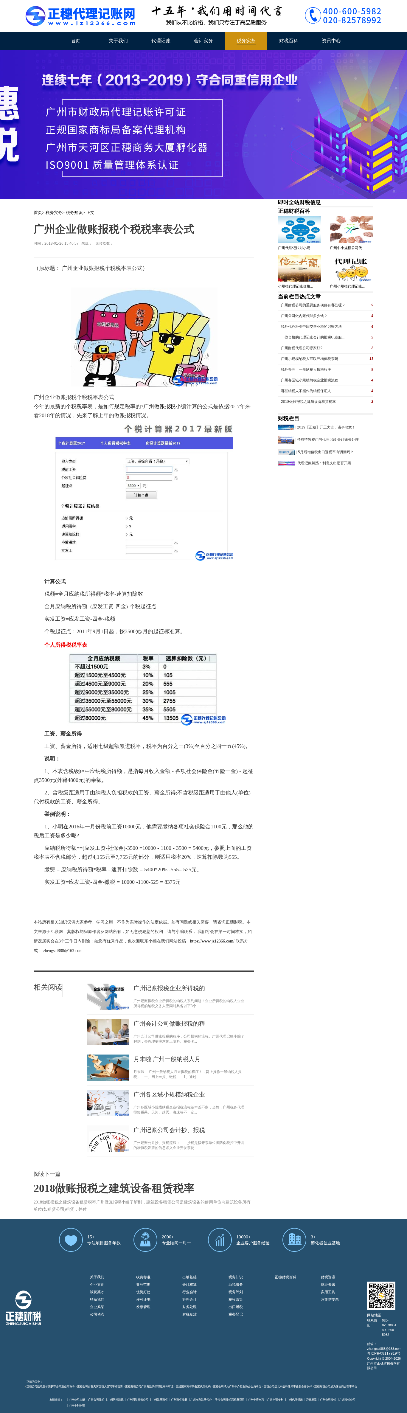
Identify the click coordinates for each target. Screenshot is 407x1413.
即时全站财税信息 (299, 202)
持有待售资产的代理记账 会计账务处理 (328, 439)
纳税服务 (236, 1284)
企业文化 (97, 1284)
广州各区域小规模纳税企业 (169, 1094)
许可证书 (143, 1299)
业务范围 (143, 1284)
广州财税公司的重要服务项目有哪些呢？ (313, 305)
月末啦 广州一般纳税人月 (167, 1059)
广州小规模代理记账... (347, 286)
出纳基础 (189, 1277)
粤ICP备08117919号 (383, 1353)
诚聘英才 (97, 1292)
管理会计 (189, 1299)
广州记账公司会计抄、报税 (169, 1130)
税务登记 (236, 1314)
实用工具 (328, 1292)
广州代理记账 (295, 1399)
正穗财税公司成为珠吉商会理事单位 (335, 1386)
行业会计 (189, 1292)
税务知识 (74, 212)
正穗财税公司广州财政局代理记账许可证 (149, 1386)
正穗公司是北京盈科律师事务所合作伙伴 (288, 1386)
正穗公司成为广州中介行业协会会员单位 (237, 1386)
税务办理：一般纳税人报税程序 (306, 369)
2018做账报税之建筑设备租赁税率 (114, 1188)
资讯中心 (331, 40)
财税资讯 (328, 1277)
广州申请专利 (256, 1399)
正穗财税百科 (294, 211)
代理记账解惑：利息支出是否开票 (324, 463)
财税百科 (288, 40)
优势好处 (143, 1292)
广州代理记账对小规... (295, 248)
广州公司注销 (96, 1399)
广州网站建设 (116, 1399)
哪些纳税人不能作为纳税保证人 (306, 391)
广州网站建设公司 (137, 1399)
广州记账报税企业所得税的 (169, 988)
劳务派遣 (311, 1399)
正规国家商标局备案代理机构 (193, 1386)
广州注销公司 (347, 1399)
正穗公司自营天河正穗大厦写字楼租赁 (100, 1386)
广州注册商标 (160, 1399)
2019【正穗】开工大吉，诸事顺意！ (326, 427)
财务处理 (189, 1307)
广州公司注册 (77, 1399)
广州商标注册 (179, 1399)
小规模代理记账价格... (295, 286)
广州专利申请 (77, 1405)
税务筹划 (236, 1292)
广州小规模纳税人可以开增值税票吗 (309, 359)
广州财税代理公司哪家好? (301, 348)
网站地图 (374, 1315)
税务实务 (246, 40)
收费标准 (143, 1277)
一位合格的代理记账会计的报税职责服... (312, 337)
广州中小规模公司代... (347, 248)
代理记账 (160, 40)
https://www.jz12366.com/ (213, 941)
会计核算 (189, 1284)
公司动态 (97, 1314)
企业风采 (97, 1307)
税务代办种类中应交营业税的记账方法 (311, 326)
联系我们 (97, 1299)
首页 (76, 40)
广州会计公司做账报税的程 (169, 1023)
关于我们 (118, 40)
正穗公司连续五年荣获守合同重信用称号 (51, 1386)
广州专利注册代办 (201, 1399)
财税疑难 (189, 1314)
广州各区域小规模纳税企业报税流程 (309, 380)
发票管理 (143, 1307)
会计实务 (203, 40)
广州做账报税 (159, 406)
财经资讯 (328, 1284)
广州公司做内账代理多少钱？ (304, 316)
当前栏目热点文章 (299, 296)
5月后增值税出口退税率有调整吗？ (326, 452)
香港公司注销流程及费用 (230, 1399)
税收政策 (236, 1299)
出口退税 (236, 1307)
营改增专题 (330, 1299)
